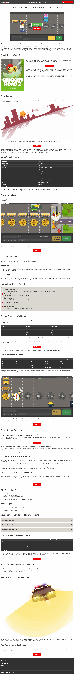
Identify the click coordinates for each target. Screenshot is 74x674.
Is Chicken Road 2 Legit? (9, 520)
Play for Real (64, 2)
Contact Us (3, 667)
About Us (2, 665)
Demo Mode (70, 2)
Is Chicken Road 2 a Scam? (10, 529)
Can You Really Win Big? (9, 525)
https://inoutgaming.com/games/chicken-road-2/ (11, 190)
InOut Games (14, 649)
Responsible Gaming (4, 663)
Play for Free (37, 28)
